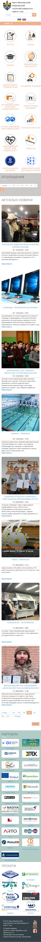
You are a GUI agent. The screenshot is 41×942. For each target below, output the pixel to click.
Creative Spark (30, 902)
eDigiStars (10, 913)
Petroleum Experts (10, 860)
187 (35, 713)
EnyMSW (10, 880)
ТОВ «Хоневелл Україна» (31, 803)
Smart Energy (31, 815)
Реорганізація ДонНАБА (10, 169)
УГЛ (31, 748)
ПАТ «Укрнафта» (10, 759)
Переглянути (7, 264)
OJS (31, 837)
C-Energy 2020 (30, 891)
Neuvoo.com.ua (10, 792)
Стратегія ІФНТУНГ (31, 127)
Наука (31, 44)
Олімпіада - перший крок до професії (20, 307)
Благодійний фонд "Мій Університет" (10, 148)
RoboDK (10, 848)
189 (8, 716)
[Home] (7, 5)
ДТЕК (30, 759)
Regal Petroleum (10, 826)
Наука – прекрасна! (20, 559)
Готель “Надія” (10, 815)
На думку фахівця (31, 86)
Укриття (30, 148)
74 (31, 186)
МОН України (10, 748)
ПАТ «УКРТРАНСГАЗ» (30, 770)
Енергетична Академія (31, 107)
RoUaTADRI (10, 902)
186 (30, 713)
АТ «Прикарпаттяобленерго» (30, 848)
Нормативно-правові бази (10, 86)
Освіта (10, 65)
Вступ (10, 44)
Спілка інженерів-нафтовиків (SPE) (10, 127)
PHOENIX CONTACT (10, 803)
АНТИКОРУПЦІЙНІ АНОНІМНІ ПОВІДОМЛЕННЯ (10, 107)
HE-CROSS (31, 913)
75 (36, 186)
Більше (35, 724)
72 (23, 186)
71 (18, 186)
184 (19, 713)
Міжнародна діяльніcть (31, 65)
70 (14, 186)
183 (14, 713)
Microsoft (31, 792)
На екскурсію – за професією (20, 622)
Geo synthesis (10, 770)
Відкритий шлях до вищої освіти (30, 169)
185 (24, 713)
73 (27, 186)
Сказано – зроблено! (20, 433)
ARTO (10, 837)
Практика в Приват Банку (31, 781)
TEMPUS (10, 781)
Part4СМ (10, 891)
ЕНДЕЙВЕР (31, 826)
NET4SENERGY (30, 880)
